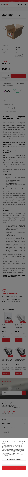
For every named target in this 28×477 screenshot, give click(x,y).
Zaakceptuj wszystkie (14, 468)
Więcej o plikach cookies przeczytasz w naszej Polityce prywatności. (12, 455)
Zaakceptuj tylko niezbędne (14, 459)
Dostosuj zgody (14, 463)
